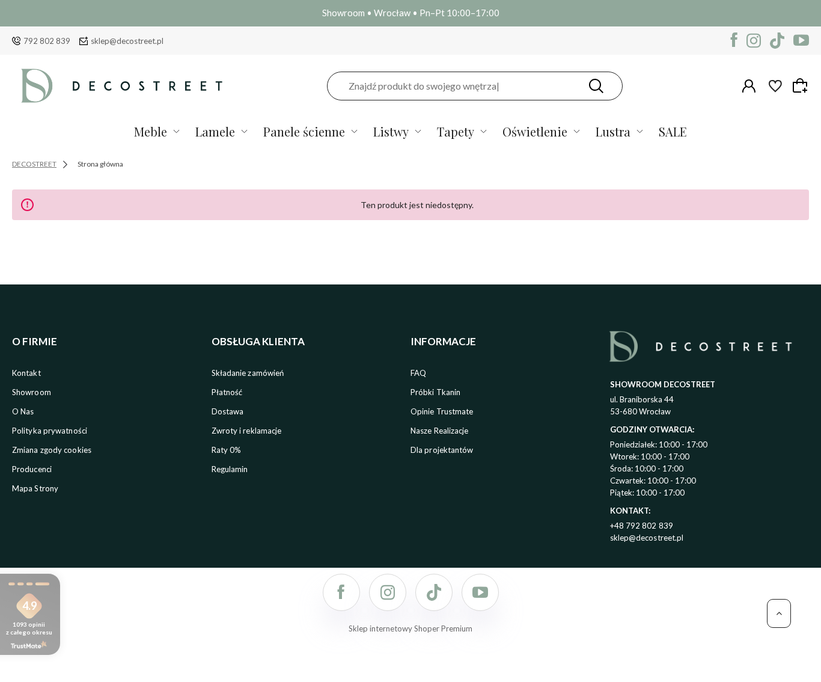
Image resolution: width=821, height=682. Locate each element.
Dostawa (228, 411)
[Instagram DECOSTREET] (753, 40)
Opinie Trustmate (442, 411)
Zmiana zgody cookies (51, 450)
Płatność (227, 392)
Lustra (613, 131)
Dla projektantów (442, 450)
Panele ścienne (304, 131)
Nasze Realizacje (439, 430)
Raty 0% (227, 450)
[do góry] (779, 613)
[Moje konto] (749, 86)
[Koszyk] (802, 85)
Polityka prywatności (49, 430)
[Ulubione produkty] (775, 86)
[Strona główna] (121, 86)
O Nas (23, 411)
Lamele (215, 131)
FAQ (418, 373)
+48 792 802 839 (642, 525)
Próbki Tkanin (435, 392)
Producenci (32, 469)
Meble (150, 131)
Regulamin (230, 469)
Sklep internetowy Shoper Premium (410, 628)
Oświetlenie (534, 131)
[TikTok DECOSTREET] (777, 40)
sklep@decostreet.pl (127, 41)
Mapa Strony (35, 488)
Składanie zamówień (248, 373)
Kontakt (26, 373)
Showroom (31, 392)
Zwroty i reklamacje (247, 430)
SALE (673, 131)
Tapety (455, 131)
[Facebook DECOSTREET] (734, 40)
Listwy (391, 131)
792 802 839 (46, 41)
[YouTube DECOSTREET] (801, 40)
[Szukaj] (596, 86)
